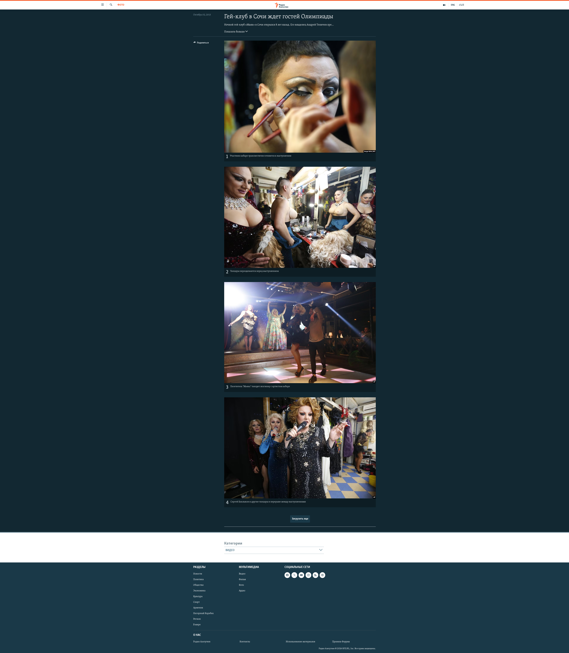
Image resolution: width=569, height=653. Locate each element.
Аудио (242, 591)
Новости (197, 574)
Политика (198, 579)
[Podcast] (322, 575)
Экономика (199, 591)
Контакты (245, 642)
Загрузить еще (300, 519)
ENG (453, 5)
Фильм (242, 579)
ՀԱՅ (461, 5)
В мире (197, 625)
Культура (198, 596)
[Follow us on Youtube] (301, 575)
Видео (242, 574)
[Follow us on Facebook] (287, 575)
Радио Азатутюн (201, 642)
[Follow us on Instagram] (308, 575)
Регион (197, 619)
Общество (198, 585)
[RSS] (315, 575)
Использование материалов (300, 642)
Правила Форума (341, 642)
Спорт (196, 602)
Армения (198, 608)
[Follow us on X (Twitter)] (294, 575)
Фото (121, 5)
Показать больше (234, 32)
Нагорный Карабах (203, 613)
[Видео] (444, 5)
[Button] (201, 43)
